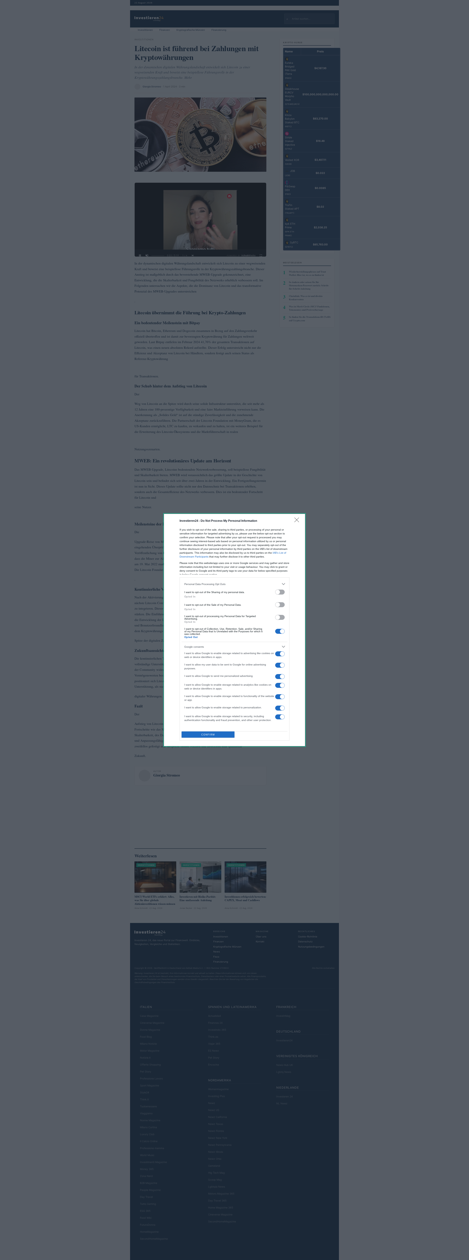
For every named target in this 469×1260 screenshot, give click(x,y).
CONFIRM (208, 734)
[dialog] (234, 630)
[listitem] (234, 584)
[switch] (280, 592)
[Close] (297, 521)
